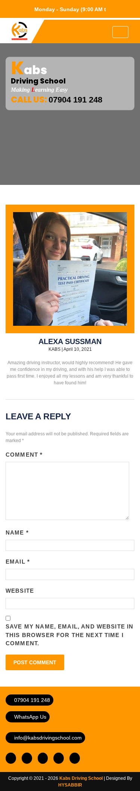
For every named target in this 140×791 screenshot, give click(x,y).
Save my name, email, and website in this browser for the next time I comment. (69, 634)
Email (18, 561)
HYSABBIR (70, 785)
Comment (24, 454)
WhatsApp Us (29, 717)
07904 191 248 (31, 700)
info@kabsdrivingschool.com (47, 738)
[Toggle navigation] (120, 32)
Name (17, 532)
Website (20, 590)
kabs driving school (81, 778)
